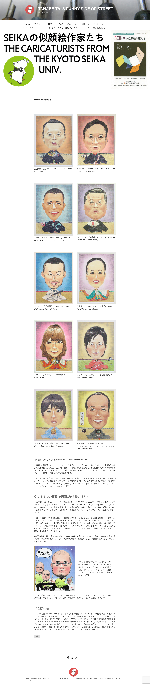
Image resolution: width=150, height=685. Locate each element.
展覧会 (50, 24)
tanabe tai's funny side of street (75, 8)
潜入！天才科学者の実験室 (96, 539)
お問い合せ (86, 24)
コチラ (88, 470)
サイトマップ (98, 24)
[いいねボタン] (37, 636)
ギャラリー (38, 24)
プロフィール (71, 24)
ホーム (27, 24)
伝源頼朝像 (61, 473)
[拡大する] (70, 117)
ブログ (60, 24)
